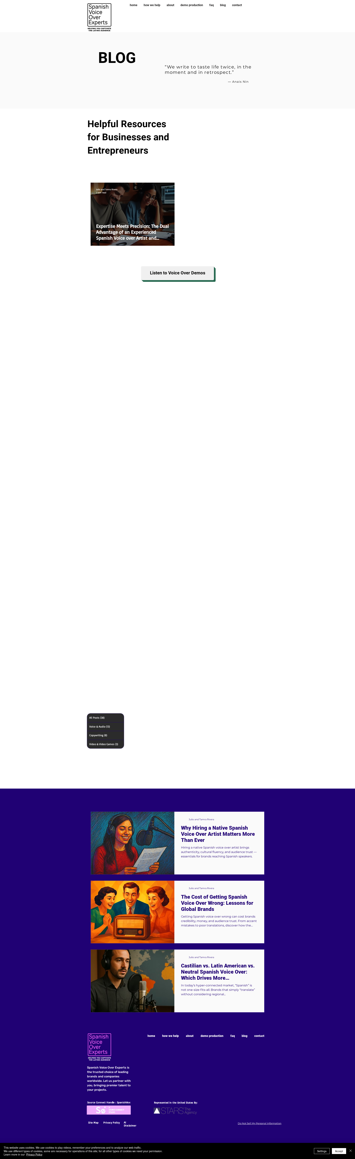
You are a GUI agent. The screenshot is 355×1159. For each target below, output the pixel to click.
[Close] (350, 1151)
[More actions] (168, 191)
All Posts (99, 171)
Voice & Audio (128, 171)
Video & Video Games (200, 171)
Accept (339, 1151)
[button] (259, 172)
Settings (322, 1151)
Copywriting (160, 171)
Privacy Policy (34, 1154)
